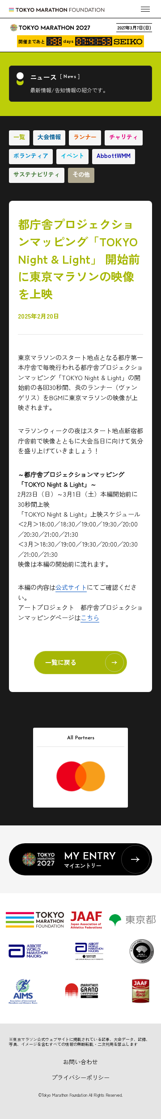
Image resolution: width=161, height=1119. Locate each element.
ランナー (85, 137)
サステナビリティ (36, 174)
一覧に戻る (60, 662)
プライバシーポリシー (80, 1077)
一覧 (19, 137)
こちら (89, 617)
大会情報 (49, 137)
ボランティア (30, 155)
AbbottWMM (114, 155)
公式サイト (71, 587)
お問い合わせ (80, 1061)
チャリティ (123, 137)
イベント (72, 155)
